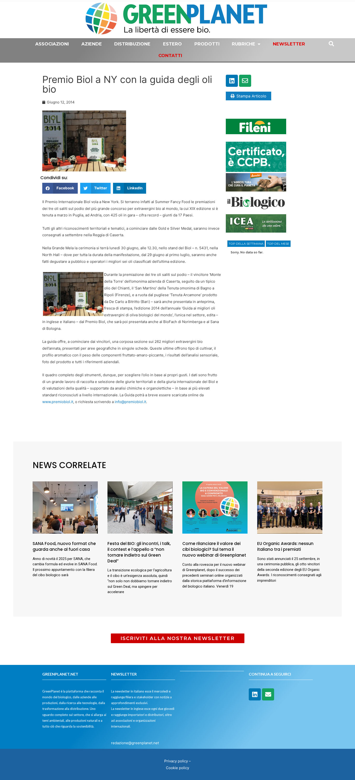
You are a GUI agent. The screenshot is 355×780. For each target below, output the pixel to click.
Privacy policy (176, 761)
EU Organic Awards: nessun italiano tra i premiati (285, 546)
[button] (60, 188)
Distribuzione (132, 44)
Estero (172, 44)
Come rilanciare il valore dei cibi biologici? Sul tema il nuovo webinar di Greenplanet (214, 549)
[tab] (246, 243)
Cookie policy (177, 767)
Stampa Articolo (251, 96)
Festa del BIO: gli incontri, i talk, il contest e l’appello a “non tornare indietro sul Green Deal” (139, 552)
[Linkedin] (232, 81)
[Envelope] (245, 81)
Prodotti (207, 44)
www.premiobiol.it (57, 401)
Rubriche (243, 44)
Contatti (170, 55)
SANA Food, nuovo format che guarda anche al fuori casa (64, 546)
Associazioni (52, 44)
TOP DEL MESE (278, 243)
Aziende (91, 44)
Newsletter (289, 44)
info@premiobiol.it (130, 401)
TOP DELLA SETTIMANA (246, 243)
